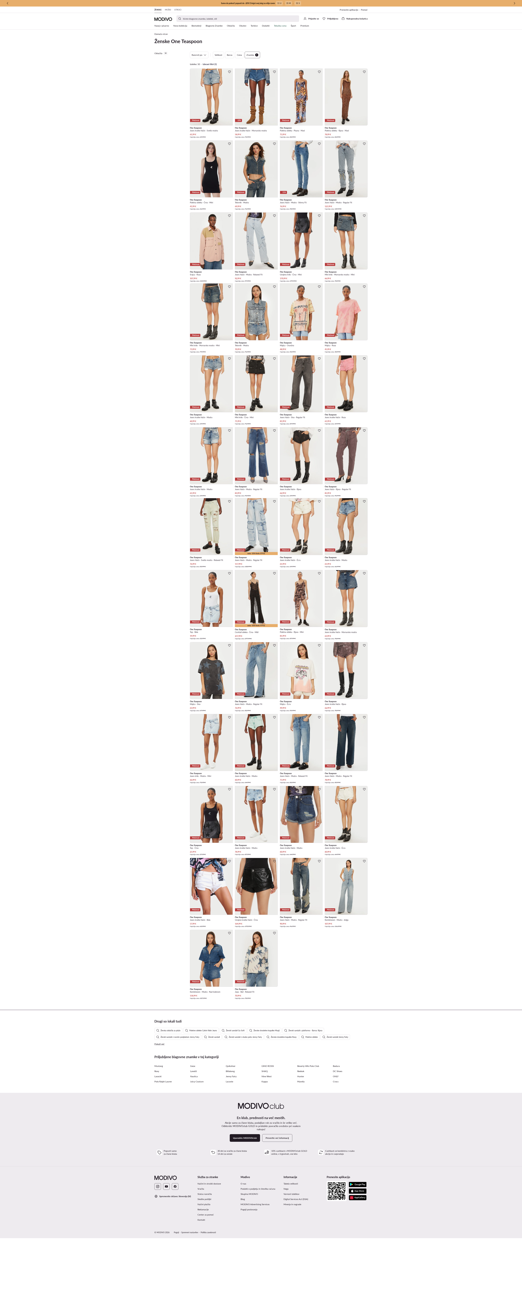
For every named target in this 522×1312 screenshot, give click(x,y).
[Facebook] (175, 1186)
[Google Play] (357, 1184)
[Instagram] (157, 1186)
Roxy (156, 1071)
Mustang (158, 1066)
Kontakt (201, 1219)
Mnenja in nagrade (292, 1204)
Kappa (265, 1081)
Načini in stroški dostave (209, 1183)
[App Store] (357, 1191)
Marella (300, 1081)
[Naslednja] (514, 3)
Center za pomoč (206, 1214)
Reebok (300, 1071)
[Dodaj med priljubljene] (229, 72)
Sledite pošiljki (204, 1199)
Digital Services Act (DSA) (296, 1199)
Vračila (201, 1188)
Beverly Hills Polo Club (308, 1066)
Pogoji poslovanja (249, 1209)
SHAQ (265, 1071)
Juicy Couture (196, 1081)
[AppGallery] (357, 1197)
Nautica (194, 1076)
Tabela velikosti (291, 1183)
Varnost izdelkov (291, 1194)
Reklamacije (203, 1209)
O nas (243, 1183)
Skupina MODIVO (249, 1194)
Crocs (335, 1081)
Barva (229, 55)
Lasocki (157, 1076)
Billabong (230, 1071)
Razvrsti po (197, 55)
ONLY (335, 1076)
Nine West (267, 1076)
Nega (286, 1188)
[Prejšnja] (7, 3)
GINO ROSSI (268, 1066)
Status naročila (205, 1194)
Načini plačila (204, 1204)
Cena (239, 55)
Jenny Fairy (231, 1076)
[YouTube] (166, 1186)
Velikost (218, 55)
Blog (243, 1199)
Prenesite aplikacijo (349, 9)
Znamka (251, 55)
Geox (192, 1066)
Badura (336, 1066)
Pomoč (364, 9)
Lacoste (229, 1081)
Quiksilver (230, 1066)
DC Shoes (337, 1071)
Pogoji (176, 1232)
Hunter (300, 1076)
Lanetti (193, 1071)
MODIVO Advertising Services (255, 1204)
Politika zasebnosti (208, 1232)
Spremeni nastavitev (189, 1232)
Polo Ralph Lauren (163, 1081)
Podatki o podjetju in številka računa (258, 1188)
